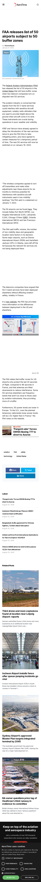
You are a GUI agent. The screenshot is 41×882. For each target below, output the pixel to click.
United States (8, 91)
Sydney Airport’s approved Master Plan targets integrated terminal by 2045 (18, 738)
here (30, 209)
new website (11, 302)
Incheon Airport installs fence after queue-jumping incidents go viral (20, 676)
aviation (7, 452)
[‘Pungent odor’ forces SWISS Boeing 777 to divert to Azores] (6, 430)
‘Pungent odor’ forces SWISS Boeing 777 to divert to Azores (25, 432)
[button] (3, 4)
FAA (15, 452)
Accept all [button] (11, 877)
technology (8, 456)
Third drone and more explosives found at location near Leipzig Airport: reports (20, 614)
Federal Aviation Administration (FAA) (22, 85)
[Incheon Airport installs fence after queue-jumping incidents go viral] (20, 651)
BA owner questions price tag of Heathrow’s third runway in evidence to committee (19, 801)
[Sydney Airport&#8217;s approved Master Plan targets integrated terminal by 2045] (20, 713)
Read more (20, 854)
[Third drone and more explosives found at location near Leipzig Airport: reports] (20, 588)
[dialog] (20, 862)
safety (23, 452)
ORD (25, 217)
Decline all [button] (29, 877)
